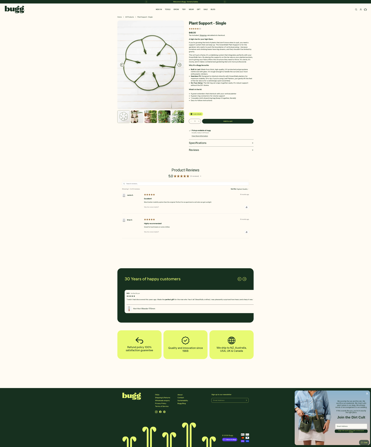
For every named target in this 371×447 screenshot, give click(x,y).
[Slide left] (122, 65)
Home (119, 17)
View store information (200, 136)
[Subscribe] (246, 400)
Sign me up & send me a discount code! (351, 431)
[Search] (356, 9)
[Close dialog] (367, 393)
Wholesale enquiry (162, 400)
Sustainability (182, 400)
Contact (180, 397)
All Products (129, 17)
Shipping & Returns (162, 397)
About (180, 395)
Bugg (231, 435)
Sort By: (233, 189)
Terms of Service (161, 406)
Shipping (203, 35)
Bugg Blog (181, 403)
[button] (201, 176)
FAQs (157, 395)
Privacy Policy (160, 403)
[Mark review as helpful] (246, 207)
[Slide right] (179, 65)
